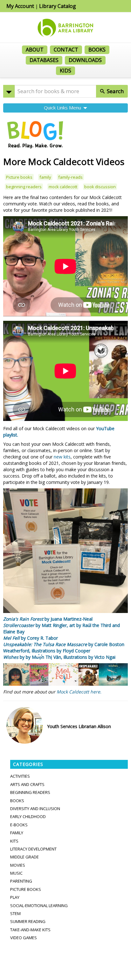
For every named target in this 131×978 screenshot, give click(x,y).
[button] (9, 91)
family (45, 177)
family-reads (70, 177)
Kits (14, 841)
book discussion (100, 186)
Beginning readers (30, 792)
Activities (20, 776)
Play (14, 897)
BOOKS (97, 49)
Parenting (21, 881)
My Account (20, 6)
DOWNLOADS (85, 60)
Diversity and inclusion (35, 808)
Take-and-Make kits (30, 930)
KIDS (65, 70)
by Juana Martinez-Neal (48, 619)
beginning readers (24, 186)
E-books (19, 825)
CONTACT (66, 49)
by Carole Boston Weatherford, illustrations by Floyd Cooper (63, 647)
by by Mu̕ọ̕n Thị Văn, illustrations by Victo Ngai (59, 657)
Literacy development (33, 849)
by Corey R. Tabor (30, 638)
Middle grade (24, 857)
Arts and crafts (27, 784)
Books (17, 800)
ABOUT (35, 49)
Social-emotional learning (39, 905)
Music (16, 873)
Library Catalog (57, 6)
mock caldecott (63, 186)
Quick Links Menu (63, 107)
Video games (23, 937)
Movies (17, 865)
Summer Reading (27, 921)
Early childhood (28, 816)
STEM (15, 913)
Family (16, 833)
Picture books (19, 177)
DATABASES (44, 60)
